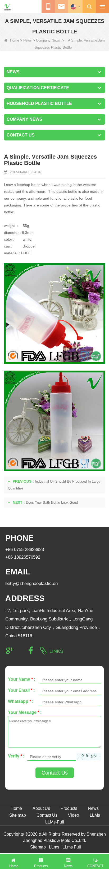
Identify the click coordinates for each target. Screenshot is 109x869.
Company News (48, 40)
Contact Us (55, 773)
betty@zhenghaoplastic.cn (31, 583)
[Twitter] (20, 650)
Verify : (16, 756)
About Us (41, 808)
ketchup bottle (28, 185)
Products (69, 808)
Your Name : (21, 679)
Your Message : (25, 712)
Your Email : (21, 690)
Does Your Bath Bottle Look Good (52, 502)
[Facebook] (30, 650)
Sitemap (38, 847)
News (27, 40)
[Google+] (9, 650)
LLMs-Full (54, 822)
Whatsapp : (20, 701)
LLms (54, 847)
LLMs (95, 815)
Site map (17, 815)
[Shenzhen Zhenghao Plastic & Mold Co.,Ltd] (7, 7)
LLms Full (71, 847)
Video (73, 815)
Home (14, 40)
